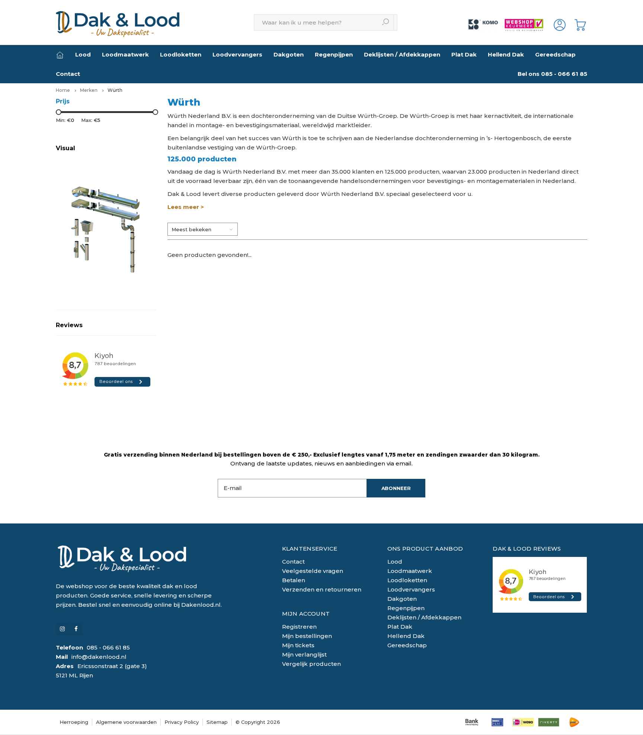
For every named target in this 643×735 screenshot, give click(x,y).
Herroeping (74, 722)
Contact (68, 73)
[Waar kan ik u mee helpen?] (385, 22)
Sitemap (217, 722)
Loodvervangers (237, 54)
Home (63, 90)
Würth (115, 90)
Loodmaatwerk (125, 54)
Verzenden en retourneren (321, 589)
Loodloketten (180, 54)
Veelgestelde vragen (312, 570)
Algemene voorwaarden (126, 722)
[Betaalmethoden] (471, 722)
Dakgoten (288, 54)
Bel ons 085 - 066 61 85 (552, 73)
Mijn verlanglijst (304, 654)
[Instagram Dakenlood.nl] (62, 628)
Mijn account (306, 613)
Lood (83, 54)
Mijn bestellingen (307, 635)
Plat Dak (464, 54)
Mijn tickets (298, 645)
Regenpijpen (334, 54)
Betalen (293, 580)
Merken (88, 90)
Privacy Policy (181, 722)
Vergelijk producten (311, 663)
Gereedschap (555, 54)
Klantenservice (310, 548)
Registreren (299, 626)
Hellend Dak (506, 54)
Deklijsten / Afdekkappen (402, 54)
